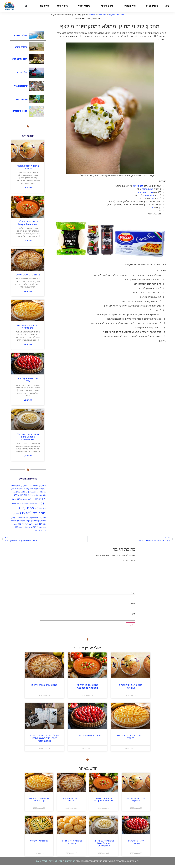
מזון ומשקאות (107, 6)
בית (167, 6)
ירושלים (22, 499)
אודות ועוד (44, 6)
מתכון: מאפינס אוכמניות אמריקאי (28, 167)
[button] (26, 6)
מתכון (25, 508)
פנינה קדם (33, 518)
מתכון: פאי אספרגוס (39, 840)
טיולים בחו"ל (152, 6)
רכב (37, 523)
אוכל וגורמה (101, 14)
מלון (38, 508)
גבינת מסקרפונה (145, 192)
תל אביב (38, 530)
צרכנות (42, 521)
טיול (23, 495)
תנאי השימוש (70, 861)
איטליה (25, 486)
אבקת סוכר (150, 195)
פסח (25, 518)
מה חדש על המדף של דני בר (27, 504)
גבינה (15, 489)
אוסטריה (34, 486)
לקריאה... (28, 187)
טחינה (32, 495)
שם (133, 593)
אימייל (131, 604)
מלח (151, 207)
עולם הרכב (22, 72)
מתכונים (92, 14)
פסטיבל (16, 517)
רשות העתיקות (25, 524)
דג (30, 492)
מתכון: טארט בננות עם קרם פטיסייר (27, 326)
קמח (18, 521)
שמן (28, 527)
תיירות (19, 527)
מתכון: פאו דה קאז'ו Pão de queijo (71, 841)
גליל (43, 492)
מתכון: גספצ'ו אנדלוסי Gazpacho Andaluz (28, 222)
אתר (133, 614)
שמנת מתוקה (148, 189)
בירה (29, 489)
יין (38, 499)
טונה (39, 495)
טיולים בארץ (130, 6)
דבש (36, 492)
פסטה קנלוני (138, 186)
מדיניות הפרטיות (55, 861)
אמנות (37, 489)
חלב (19, 492)
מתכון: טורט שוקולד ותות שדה (28, 379)
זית (25, 492)
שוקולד (37, 527)
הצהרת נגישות (41, 861)
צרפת (34, 521)
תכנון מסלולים (20, 111)
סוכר (152, 198)
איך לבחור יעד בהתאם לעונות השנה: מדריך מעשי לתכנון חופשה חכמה (44, 738)
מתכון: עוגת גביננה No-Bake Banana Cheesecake (28, 437)
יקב (31, 499)
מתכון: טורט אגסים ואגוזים (28, 274)
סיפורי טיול (62, 6)
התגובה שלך (129, 561)
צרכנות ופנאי (84, 6)
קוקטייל (26, 521)
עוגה (42, 518)
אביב (42, 486)
